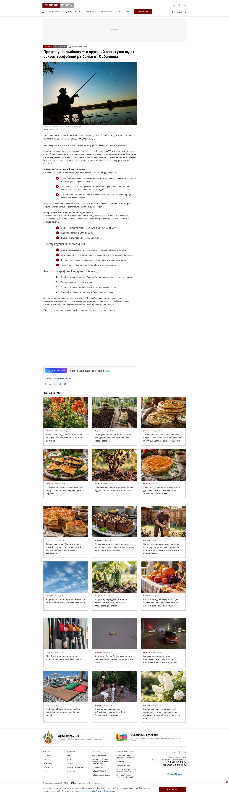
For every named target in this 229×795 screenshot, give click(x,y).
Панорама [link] (98, 484)
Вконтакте (174, 5)
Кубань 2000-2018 (99, 771)
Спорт (118, 12)
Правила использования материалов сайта (126, 770)
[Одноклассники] (55, 384)
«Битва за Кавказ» (99, 755)
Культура (71, 751)
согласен (172, 790)
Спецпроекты (143, 12)
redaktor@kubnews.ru (174, 764)
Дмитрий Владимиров (78, 47)
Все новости (53, 12)
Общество (67, 12)
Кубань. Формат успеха (101, 775)
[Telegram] (60, 384)
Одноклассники (179, 5)
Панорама (48, 47)
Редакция (120, 761)
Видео (69, 759)
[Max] (65, 384)
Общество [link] (49, 431)
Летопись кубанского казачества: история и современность (100, 761)
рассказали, (58, 310)
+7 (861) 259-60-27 (176, 761)
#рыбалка (47, 379)
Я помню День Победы (125, 751)
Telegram (185, 5)
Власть (78, 12)
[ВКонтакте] (50, 384)
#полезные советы (62, 379)
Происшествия (105, 12)
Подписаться (58, 371)
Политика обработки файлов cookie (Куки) (124, 776)
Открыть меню (43, 12)
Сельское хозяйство (75, 767)
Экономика (90, 12)
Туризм (128, 12)
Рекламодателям (123, 765)
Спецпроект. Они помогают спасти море (125, 756)
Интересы (71, 771)
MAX (107, 370)
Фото (69, 755)
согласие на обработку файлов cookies (98, 791)
